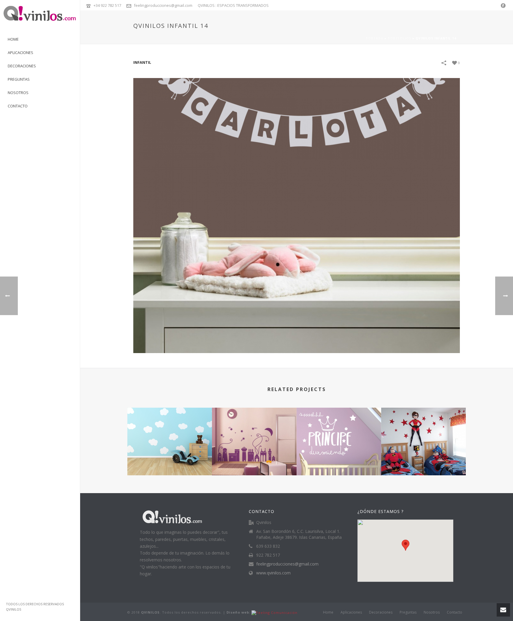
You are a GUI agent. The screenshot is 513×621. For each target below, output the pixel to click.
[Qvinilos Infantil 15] (254, 431)
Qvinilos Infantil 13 (339, 459)
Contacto (454, 612)
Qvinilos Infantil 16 (170, 459)
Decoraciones (380, 612)
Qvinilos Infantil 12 (424, 459)
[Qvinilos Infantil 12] (423, 431)
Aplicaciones (351, 612)
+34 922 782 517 (107, 5)
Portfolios (399, 38)
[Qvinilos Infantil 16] (169, 431)
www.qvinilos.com (273, 573)
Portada (374, 38)
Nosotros (432, 612)
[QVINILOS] (40, 16)
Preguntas (408, 612)
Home (328, 612)
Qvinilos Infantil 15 (254, 459)
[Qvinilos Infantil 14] (296, 215)
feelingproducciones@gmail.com (163, 5)
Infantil (142, 62)
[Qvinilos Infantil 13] (339, 431)
